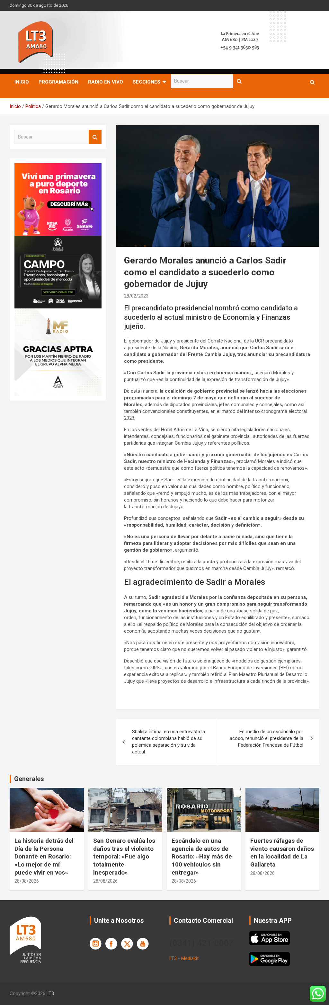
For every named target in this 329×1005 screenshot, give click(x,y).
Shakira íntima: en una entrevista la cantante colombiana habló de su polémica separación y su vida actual (168, 742)
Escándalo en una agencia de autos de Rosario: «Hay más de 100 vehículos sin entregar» (202, 856)
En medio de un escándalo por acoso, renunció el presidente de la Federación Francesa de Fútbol (266, 738)
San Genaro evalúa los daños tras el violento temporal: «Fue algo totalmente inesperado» (124, 856)
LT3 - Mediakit (184, 958)
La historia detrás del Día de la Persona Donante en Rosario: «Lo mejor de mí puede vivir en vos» (44, 856)
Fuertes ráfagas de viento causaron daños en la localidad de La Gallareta (282, 852)
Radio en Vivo (105, 82)
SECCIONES (146, 82)
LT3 (50, 993)
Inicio (21, 82)
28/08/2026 (26, 881)
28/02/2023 (136, 295)
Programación (58, 82)
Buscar (239, 81)
